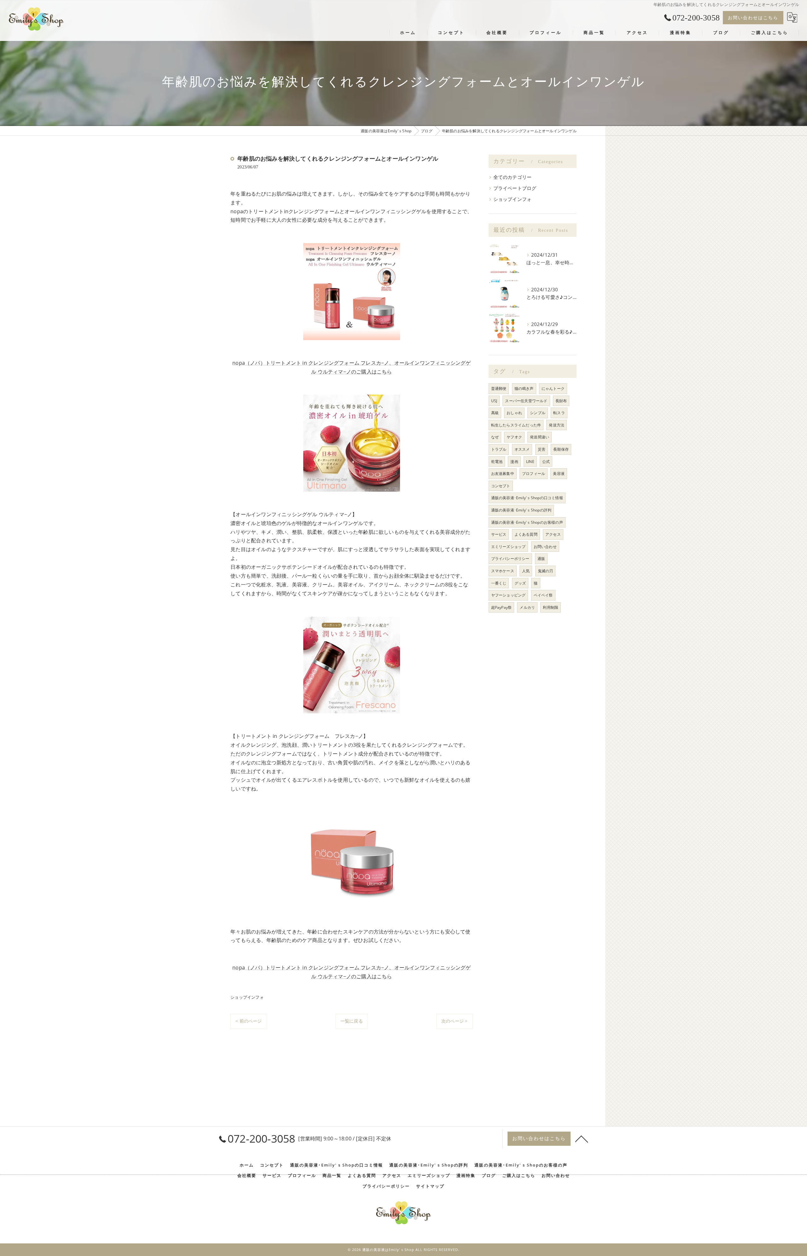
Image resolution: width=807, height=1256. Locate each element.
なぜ (495, 437)
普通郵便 (499, 388)
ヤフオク (514, 437)
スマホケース (502, 571)
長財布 (561, 400)
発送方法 (556, 425)
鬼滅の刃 (545, 571)
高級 (495, 412)
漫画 (514, 461)
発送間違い (539, 437)
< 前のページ (248, 1021)
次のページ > (454, 1021)
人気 (526, 571)
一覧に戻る (351, 1021)
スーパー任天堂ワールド (526, 400)
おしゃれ (514, 412)
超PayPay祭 (501, 607)
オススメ (522, 449)
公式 (546, 461)
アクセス (553, 534)
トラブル (499, 449)
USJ (494, 400)
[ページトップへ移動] (581, 1138)
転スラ (559, 412)
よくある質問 (525, 534)
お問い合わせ (545, 546)
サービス (499, 534)
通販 (541, 558)
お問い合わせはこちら (753, 17)
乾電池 (497, 461)
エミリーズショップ (508, 546)
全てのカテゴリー (512, 177)
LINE (530, 461)
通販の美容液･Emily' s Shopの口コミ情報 (527, 497)
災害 (541, 449)
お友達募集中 (502, 473)
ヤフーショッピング (508, 595)
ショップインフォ (247, 997)
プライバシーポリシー (510, 558)
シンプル (537, 412)
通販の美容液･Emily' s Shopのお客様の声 (527, 522)
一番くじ (499, 583)
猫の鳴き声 (524, 388)
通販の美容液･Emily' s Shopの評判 (521, 510)
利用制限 (550, 607)
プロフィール (533, 473)
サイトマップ (430, 1186)
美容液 (559, 473)
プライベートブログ (515, 188)
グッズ (520, 583)
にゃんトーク (553, 388)
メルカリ (527, 607)
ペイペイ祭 (543, 595)
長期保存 (561, 449)
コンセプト (500, 485)
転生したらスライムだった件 (516, 425)
